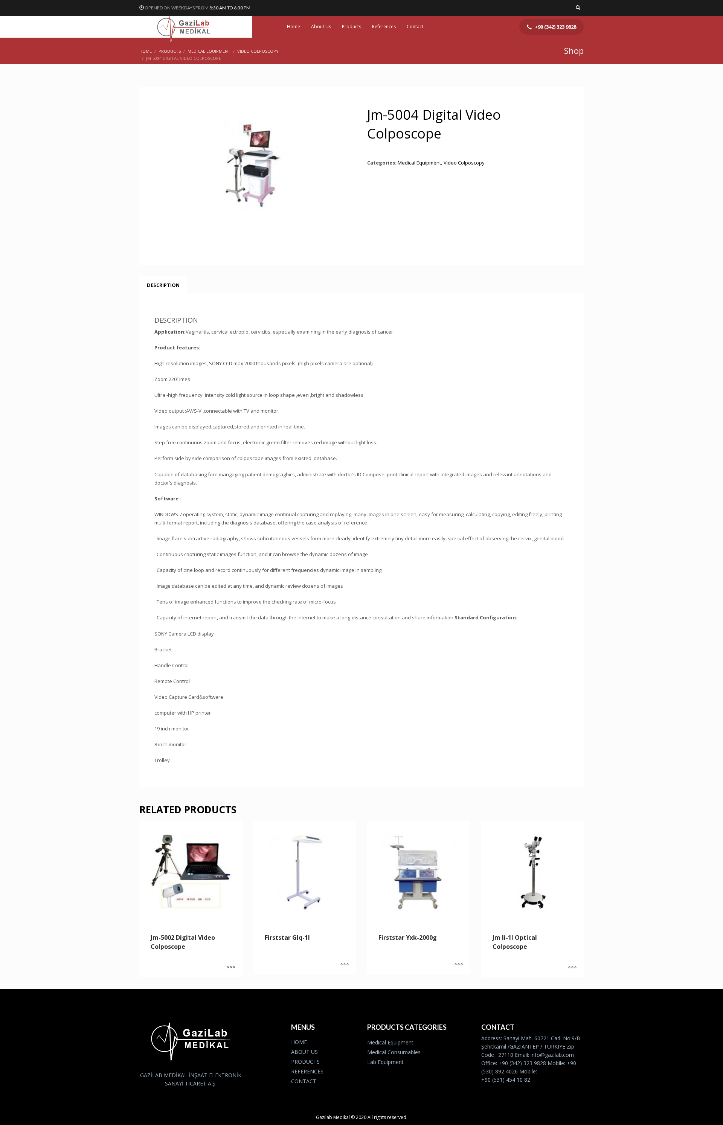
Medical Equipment (419, 162)
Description (163, 285)
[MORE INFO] (230, 968)
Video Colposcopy (464, 162)
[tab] (163, 285)
